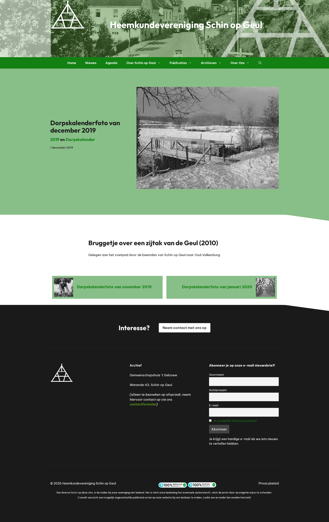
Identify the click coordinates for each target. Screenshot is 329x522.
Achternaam (218, 390)
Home (71, 63)
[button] (260, 63)
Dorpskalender (80, 139)
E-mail (213, 405)
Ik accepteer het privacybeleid (235, 421)
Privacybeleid (269, 483)
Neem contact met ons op (185, 328)
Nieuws (90, 63)
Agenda (111, 63)
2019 (54, 139)
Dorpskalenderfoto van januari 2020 (217, 286)
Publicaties (178, 63)
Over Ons (237, 63)
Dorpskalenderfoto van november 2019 (114, 286)
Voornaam (216, 374)
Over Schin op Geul (141, 63)
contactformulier (143, 404)
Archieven (208, 63)
